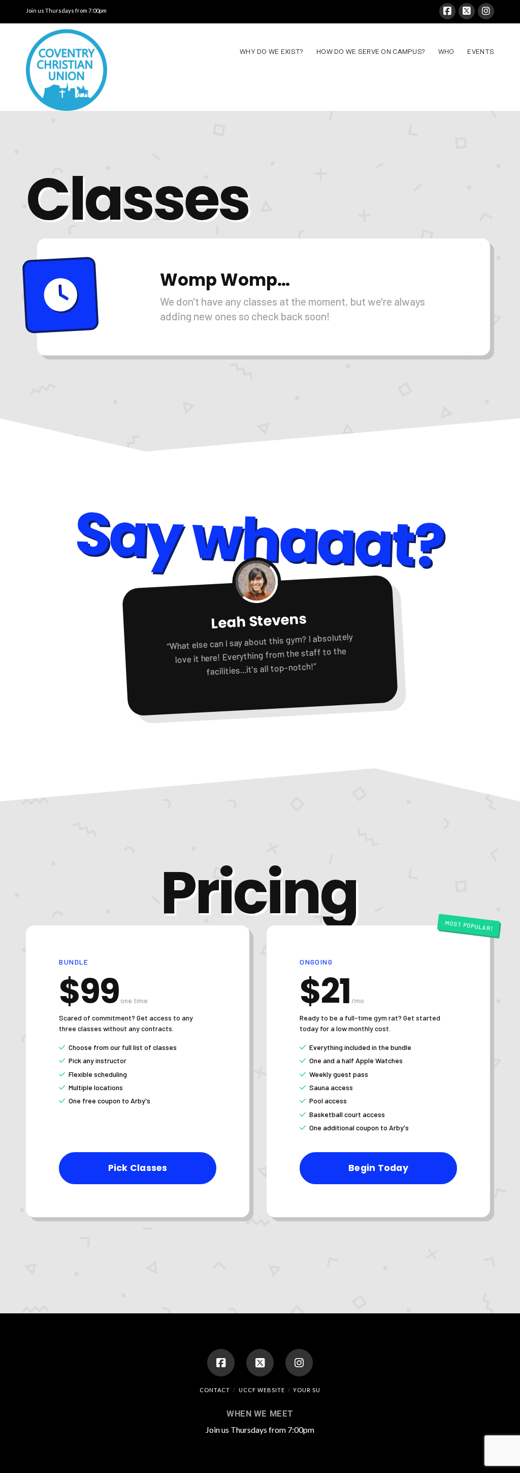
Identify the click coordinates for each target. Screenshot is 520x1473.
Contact (215, 1390)
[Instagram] (486, 11)
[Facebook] (447, 11)
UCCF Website (262, 1390)
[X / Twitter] (467, 11)
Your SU (306, 1390)
